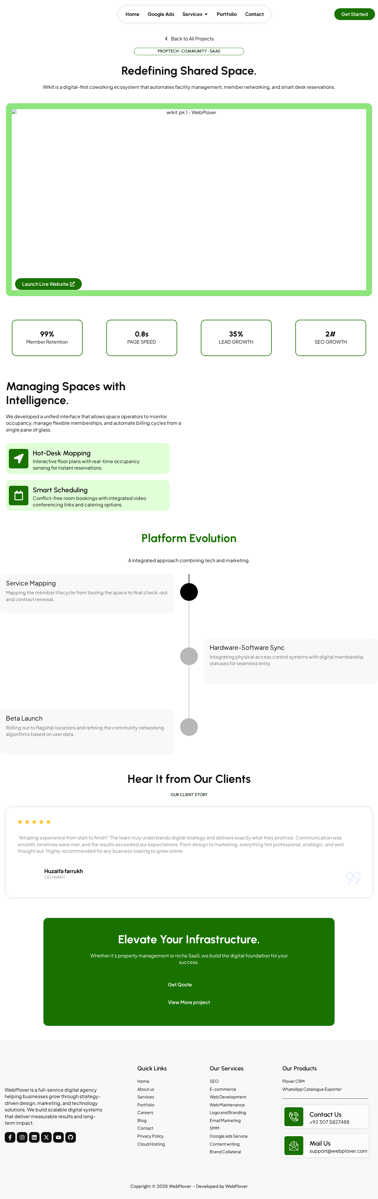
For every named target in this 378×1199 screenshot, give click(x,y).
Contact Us (325, 1114)
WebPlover (236, 1186)
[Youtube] (58, 1137)
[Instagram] (22, 1137)
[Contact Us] (293, 1116)
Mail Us (320, 1143)
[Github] (70, 1137)
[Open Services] (206, 14)
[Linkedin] (34, 1137)
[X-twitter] (46, 1137)
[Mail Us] (293, 1145)
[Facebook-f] (10, 1137)
